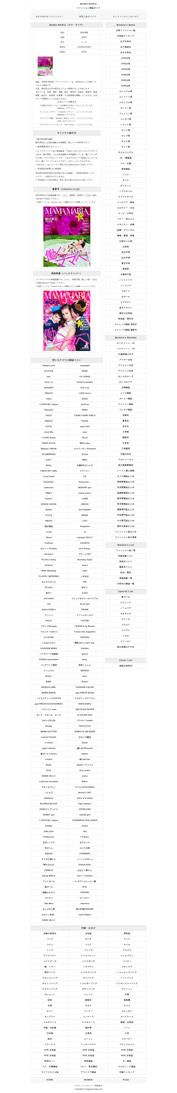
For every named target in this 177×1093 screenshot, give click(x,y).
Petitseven (48, 837)
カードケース (127, 1017)
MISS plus (85, 443)
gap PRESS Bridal (85, 693)
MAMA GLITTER (49, 732)
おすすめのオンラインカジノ (50, 16)
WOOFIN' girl (84, 488)
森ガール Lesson (49, 754)
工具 (127, 1033)
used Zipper (85, 915)
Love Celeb (49, 476)
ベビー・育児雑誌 (88, 1067)
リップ (50, 950)
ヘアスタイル (125, 191)
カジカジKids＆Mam (85, 787)
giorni (85, 654)
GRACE (85, 504)
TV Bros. (84, 837)
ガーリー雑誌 (125, 399)
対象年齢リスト (125, 556)
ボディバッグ (88, 989)
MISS (84, 460)
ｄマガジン (125, 302)
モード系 (125, 130)
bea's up (84, 388)
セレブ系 (125, 136)
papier (85, 754)
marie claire (85, 493)
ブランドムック (127, 1044)
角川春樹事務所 (125, 465)
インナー (88, 1011)
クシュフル (49, 671)
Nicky (49, 465)
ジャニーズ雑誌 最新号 (126, 330)
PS (84, 476)
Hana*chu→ (85, 482)
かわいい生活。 (49, 915)
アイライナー (49, 956)
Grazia (85, 454)
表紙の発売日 (125, 666)
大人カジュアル (125, 152)
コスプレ (125, 630)
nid (48, 604)
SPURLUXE (85, 809)
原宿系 (126, 269)
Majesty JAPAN (49, 449)
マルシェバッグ (50, 978)
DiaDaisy (48, 798)
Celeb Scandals (85, 382)
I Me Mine (49, 903)
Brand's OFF (84, 793)
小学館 (126, 432)
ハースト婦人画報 (125, 471)
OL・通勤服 (126, 158)
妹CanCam (84, 759)
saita (84, 571)
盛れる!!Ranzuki (85, 748)
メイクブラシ (127, 956)
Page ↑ (127, 1080)
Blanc (85, 781)
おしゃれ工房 (49, 909)
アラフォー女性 (125, 365)
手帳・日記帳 (49, 1028)
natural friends (48, 737)
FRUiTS (49, 393)
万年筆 (50, 1033)
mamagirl (85, 365)
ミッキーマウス (88, 1044)
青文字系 (125, 263)
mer (49, 377)
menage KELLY (85, 537)
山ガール (125, 297)
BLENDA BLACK (48, 804)
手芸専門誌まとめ (125, 515)
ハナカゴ (49, 793)
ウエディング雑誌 (127, 1067)
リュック (88, 994)
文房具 (88, 1033)
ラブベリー (85, 471)
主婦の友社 (125, 454)
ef (85, 532)
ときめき (85, 576)
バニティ (127, 961)
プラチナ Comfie (85, 720)
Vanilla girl (84, 815)
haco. (85, 659)
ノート (127, 1028)
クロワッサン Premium (85, 449)
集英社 (126, 421)
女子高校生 (125, 47)
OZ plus (49, 587)
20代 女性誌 (88, 1050)
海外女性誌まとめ (125, 526)
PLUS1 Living (49, 560)
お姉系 (126, 247)
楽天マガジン (125, 308)
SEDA (85, 410)
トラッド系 (125, 125)
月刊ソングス (49, 842)
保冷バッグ (50, 972)
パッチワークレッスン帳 (85, 881)
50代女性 (125, 80)
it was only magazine (84, 632)
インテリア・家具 (125, 202)
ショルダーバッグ (88, 983)
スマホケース (88, 1022)
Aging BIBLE (48, 876)
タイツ (50, 1011)
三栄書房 (125, 448)
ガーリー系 (125, 108)
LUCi (84, 521)
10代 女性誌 (50, 1050)
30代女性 (125, 69)
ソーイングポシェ (85, 859)
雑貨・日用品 (127, 1022)
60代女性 (125, 86)
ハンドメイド (125, 280)
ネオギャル (125, 614)
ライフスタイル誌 (50, 1072)
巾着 (127, 994)
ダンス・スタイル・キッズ (48, 715)
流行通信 (49, 526)
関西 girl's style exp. (85, 643)
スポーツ (125, 291)
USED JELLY (48, 920)
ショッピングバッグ (127, 972)
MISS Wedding (48, 571)
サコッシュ (127, 989)
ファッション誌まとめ (126, 532)
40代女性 (125, 75)
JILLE (85, 438)
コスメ (50, 944)
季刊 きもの (48, 865)
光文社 (126, 426)
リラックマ (50, 1044)
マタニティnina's (49, 632)
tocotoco (48, 554)
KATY (49, 460)
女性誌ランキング (125, 36)
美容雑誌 (125, 169)
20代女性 (125, 64)
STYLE (48, 515)
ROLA (49, 621)
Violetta (85, 648)
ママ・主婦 (125, 163)
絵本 (50, 1039)
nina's (85, 565)
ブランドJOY (85, 554)
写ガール (49, 848)
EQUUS (49, 854)
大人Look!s (84, 770)
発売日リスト (125, 561)
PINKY (49, 493)
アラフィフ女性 (125, 371)
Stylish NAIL (85, 865)
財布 (50, 1000)
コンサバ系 (125, 119)
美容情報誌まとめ (125, 482)
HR (84, 582)
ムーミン (88, 1039)
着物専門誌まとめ (125, 509)
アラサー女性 (125, 360)
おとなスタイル (49, 582)
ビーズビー (85, 898)
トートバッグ (127, 978)
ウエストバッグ (50, 989)
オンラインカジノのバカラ (126, 16)
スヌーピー (127, 1039)
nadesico (48, 488)
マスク (127, 1005)
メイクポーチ (88, 961)
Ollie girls (49, 831)
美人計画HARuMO (85, 909)
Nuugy (48, 726)
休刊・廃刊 (125, 573)
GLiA (48, 770)
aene (84, 676)
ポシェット (50, 994)
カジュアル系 (125, 91)
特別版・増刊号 (125, 319)
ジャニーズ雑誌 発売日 (126, 324)
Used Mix (48, 432)
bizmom (49, 565)
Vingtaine (85, 526)
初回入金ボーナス (88, 16)
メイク (126, 175)
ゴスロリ (49, 898)
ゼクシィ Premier (48, 549)
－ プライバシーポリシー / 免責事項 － (88, 1086)
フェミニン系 (125, 113)
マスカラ (127, 950)
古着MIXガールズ (85, 465)
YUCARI (85, 621)
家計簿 (88, 1028)
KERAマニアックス (49, 809)
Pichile (84, 421)
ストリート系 (125, 97)
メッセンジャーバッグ (127, 983)
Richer (85, 682)
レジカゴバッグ (88, 972)
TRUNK (85, 610)
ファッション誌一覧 (126, 550)
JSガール (48, 382)
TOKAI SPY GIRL (48, 471)
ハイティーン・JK (126, 349)
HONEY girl (49, 815)
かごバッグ (88, 978)
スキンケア (127, 967)
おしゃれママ (125, 382)
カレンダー (127, 1011)
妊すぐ (85, 587)
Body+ (49, 676)
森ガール (125, 597)
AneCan (85, 404)
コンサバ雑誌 (125, 410)
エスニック (125, 602)
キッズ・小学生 (125, 213)
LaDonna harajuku (48, 781)
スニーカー (125, 641)
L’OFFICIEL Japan (49, 404)
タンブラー (50, 1017)
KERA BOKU (84, 704)
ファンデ (88, 950)
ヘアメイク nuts (48, 709)
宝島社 (126, 415)
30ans (49, 537)
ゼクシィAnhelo (85, 876)
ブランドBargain (49, 626)
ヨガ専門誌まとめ (125, 521)
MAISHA (85, 671)
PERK (85, 371)
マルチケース (49, 1022)
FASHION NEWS (49, 648)
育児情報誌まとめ (125, 504)
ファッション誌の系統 (126, 537)
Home (50, 1080)
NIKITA (48, 521)
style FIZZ (85, 427)
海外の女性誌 (125, 313)
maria (85, 776)
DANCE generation (49, 659)
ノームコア (125, 608)
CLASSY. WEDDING (49, 576)
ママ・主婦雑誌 (50, 1067)
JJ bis (49, 532)
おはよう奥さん (85, 870)
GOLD (49, 415)
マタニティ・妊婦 (125, 224)
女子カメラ (85, 842)
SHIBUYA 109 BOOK (85, 732)
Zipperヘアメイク (84, 765)
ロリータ (125, 619)
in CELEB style (85, 715)
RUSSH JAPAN (48, 504)
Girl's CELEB (49, 720)
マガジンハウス (125, 460)
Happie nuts (49, 365)
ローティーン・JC (126, 343)
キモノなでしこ (49, 787)
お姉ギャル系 (125, 241)
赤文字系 (125, 252)
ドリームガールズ (85, 615)
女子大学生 (125, 52)
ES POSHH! (85, 510)
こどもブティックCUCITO (48, 698)
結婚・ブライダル (125, 230)
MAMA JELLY (49, 776)
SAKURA (84, 637)
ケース (127, 939)
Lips (85, 432)
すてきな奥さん (49, 859)
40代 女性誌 (50, 1055)
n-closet (49, 743)
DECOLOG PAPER (85, 709)
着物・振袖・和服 (125, 236)
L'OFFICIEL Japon (48, 820)
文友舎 (126, 443)
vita (85, 831)
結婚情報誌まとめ (125, 493)
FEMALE (48, 870)
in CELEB (49, 637)
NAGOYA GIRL (48, 687)
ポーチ (88, 939)
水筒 (50, 1005)
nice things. (85, 549)
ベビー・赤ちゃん (125, 219)
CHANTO (84, 543)
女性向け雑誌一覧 (125, 584)
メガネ (126, 636)
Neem (85, 743)
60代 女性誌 (127, 1055)
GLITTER (48, 371)
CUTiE (49, 427)
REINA (85, 515)
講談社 (126, 437)
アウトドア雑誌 (88, 1072)
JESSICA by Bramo (85, 626)
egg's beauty (48, 748)
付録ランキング (127, 1072)
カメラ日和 (85, 848)
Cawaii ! (49, 499)
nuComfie (49, 598)
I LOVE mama (49, 438)
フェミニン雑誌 (125, 404)
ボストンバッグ (50, 983)
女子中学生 (125, 41)
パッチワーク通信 (49, 665)
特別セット (50, 1061)
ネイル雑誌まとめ (125, 476)
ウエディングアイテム (85, 698)
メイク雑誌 (125, 393)
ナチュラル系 (125, 102)
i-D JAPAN (84, 377)
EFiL (84, 887)
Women (88, 1080)
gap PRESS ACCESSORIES (49, 704)
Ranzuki (49, 410)
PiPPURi (85, 892)
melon (85, 826)
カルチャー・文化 (125, 208)
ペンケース (88, 1017)
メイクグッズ (49, 961)
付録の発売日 (49, 933)
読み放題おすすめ (125, 647)
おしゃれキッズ (125, 376)
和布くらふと (85, 665)
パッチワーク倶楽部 (49, 654)
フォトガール (49, 881)
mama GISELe (49, 610)
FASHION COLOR (85, 687)
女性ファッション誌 (126, 30)
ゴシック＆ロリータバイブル (85, 598)
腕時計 (88, 1000)
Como (85, 593)
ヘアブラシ (88, 967)
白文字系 (125, 258)
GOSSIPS (49, 388)
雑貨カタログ (49, 892)
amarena (84, 903)
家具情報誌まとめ (125, 498)
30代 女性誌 (127, 1050)
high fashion (84, 804)
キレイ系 (125, 147)
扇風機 (127, 1000)
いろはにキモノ (49, 643)
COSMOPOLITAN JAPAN (84, 820)
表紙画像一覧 (125, 578)
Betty (49, 765)
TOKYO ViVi (85, 726)
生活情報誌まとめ (125, 487)
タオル (88, 1005)
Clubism (49, 543)
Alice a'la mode (85, 798)
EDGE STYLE (49, 443)
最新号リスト (125, 567)
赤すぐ (49, 593)
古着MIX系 (126, 274)
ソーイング (125, 285)
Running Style (85, 560)
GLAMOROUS (49, 454)
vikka (49, 399)
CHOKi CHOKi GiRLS (85, 415)
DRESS (48, 421)
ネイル (126, 180)
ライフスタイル (125, 197)
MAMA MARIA (49, 693)
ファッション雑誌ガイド (88, 8)
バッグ (50, 939)
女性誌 (88, 933)
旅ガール (49, 887)
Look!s (48, 759)
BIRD (48, 682)
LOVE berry (85, 393)
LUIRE (85, 499)
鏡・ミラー (50, 967)
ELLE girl (85, 604)
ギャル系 (125, 141)
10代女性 (125, 58)
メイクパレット (88, 956)
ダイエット (125, 186)
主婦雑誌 (125, 387)
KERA (85, 399)
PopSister (49, 482)
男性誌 (127, 933)
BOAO (49, 510)
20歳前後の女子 (126, 354)
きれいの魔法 (85, 737)
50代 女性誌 (88, 1055)
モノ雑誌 (127, 1061)
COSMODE (84, 854)
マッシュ (49, 615)
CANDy (48, 826)
